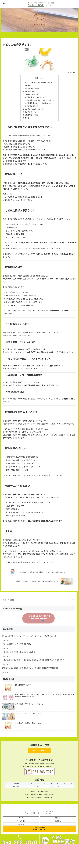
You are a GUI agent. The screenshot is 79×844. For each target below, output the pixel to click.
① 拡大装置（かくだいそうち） (36, 97)
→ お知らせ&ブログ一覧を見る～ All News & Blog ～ (38, 617)
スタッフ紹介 (21, 821)
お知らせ (21, 824)
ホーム (21, 818)
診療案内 (58, 821)
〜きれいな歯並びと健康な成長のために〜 (38, 82)
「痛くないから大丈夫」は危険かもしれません (19, 652)
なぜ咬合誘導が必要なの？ (33, 88)
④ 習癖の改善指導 (32, 106)
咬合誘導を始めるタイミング (34, 109)
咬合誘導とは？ (30, 85)
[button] (73, 600)
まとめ (27, 118)
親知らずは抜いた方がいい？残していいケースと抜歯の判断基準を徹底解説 (30, 668)
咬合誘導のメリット (31, 112)
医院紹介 (58, 818)
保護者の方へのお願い (32, 115)
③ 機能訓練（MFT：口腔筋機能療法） (39, 103)
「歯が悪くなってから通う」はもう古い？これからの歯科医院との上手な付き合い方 (33, 660)
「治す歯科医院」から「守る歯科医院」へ (17, 644)
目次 (36, 78)
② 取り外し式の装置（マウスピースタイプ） (40, 100)
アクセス (58, 824)
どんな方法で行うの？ (32, 94)
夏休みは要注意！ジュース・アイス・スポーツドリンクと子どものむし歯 (29, 636)
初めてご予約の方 (39, 750)
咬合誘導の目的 (30, 91)
